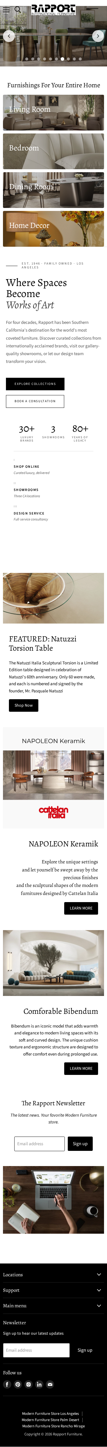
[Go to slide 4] (44, 58)
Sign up (80, 1143)
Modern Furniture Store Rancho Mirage (53, 1426)
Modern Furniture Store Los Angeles (50, 1413)
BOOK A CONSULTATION (35, 401)
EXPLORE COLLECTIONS (35, 384)
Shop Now (24, 705)
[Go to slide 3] (38, 58)
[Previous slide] (9, 36)
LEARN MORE (81, 908)
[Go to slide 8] (68, 58)
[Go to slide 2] (32, 58)
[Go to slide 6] (56, 58)
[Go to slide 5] (50, 58)
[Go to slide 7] (62, 59)
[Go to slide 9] (74, 58)
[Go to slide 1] (26, 58)
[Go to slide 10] (80, 58)
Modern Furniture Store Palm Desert (50, 1420)
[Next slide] (98, 36)
